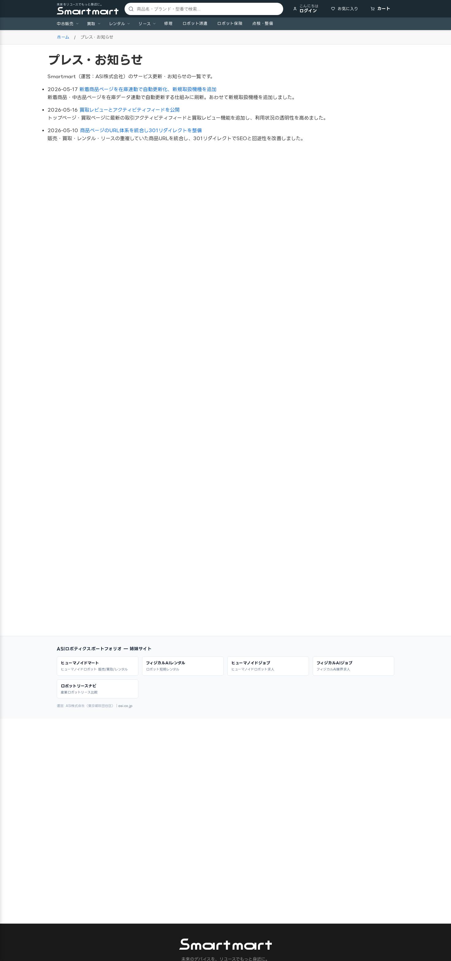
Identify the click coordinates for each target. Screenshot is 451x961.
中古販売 (65, 23)
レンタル (117, 23)
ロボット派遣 (195, 23)
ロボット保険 (229, 23)
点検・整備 (262, 23)
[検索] (130, 9)
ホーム (63, 37)
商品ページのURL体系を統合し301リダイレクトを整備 (141, 130)
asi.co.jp (125, 706)
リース (144, 23)
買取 (91, 23)
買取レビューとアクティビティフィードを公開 (129, 110)
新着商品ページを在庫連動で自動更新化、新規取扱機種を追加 (148, 89)
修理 (168, 23)
